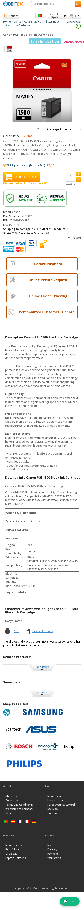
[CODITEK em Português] (40, 15)
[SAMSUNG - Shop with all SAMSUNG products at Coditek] (43, 712)
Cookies (52, 813)
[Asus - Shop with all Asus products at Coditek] (42, 729)
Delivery (52, 849)
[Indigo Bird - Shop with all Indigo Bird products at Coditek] (47, 746)
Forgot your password (61, 804)
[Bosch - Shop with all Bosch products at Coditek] (19, 746)
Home (7, 21)
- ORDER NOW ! (57, 41)
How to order (55, 800)
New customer (56, 796)
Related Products (42, 631)
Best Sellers (12, 849)
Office (17, 21)
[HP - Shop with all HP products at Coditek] (11, 712)
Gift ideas (11, 854)
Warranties (54, 858)
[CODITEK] (14, 4)
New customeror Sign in (56, 15)
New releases (13, 845)
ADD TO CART (26, 176)
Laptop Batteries (15, 858)
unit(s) (70, 184)
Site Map (52, 809)
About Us (11, 796)
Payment (52, 854)
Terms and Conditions (19, 804)
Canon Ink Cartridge (18, 25)
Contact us (11, 800)
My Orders (53, 845)
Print (16, 631)
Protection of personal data (19, 811)
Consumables (32, 21)
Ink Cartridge (52, 21)
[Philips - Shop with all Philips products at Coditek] (24, 763)
